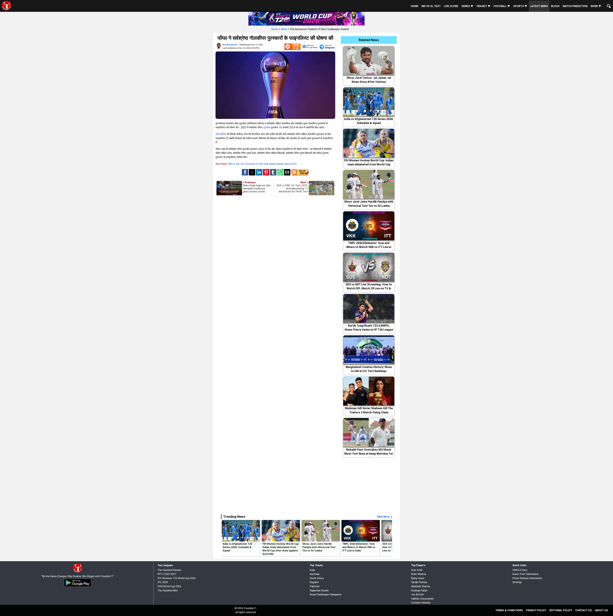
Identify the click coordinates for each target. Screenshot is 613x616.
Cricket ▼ (483, 6)
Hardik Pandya (419, 582)
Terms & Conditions (509, 610)
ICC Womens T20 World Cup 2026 (177, 578)
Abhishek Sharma (420, 586)
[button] (245, 172)
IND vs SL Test (431, 6)
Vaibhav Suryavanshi (422, 598)
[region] (306, 484)
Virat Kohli (416, 570)
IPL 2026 (163, 582)
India (312, 570)
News (284, 29)
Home (414, 6)
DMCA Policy (519, 570)
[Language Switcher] (292, 47)
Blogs (555, 6)
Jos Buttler (417, 594)
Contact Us (583, 610)
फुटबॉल (266, 127)
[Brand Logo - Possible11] (77, 572)
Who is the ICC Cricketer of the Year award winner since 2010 (262, 163)
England (314, 582)
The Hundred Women (169, 570)
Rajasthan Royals (319, 590)
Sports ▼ (520, 6)
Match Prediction (575, 6)
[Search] (608, 3)
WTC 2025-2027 (167, 574)
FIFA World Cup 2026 (169, 586)
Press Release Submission (527, 578)
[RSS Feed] (300, 174)
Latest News (539, 6)
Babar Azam (417, 578)
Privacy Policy (536, 610)
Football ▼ (502, 6)
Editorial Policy (560, 610)
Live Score (451, 6)
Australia (314, 574)
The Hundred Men (168, 590)
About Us (601, 610)
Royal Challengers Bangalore (325, 594)
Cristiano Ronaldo (421, 602)
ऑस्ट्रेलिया (221, 134)
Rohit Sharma (418, 574)
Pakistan (314, 586)
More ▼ (596, 6)
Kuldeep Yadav (419, 590)
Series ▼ (467, 6)
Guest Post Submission (525, 574)
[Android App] (77, 586)
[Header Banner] (306, 18)
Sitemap (517, 582)
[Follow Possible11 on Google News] (309, 47)
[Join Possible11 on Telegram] (327, 47)
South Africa (317, 578)
